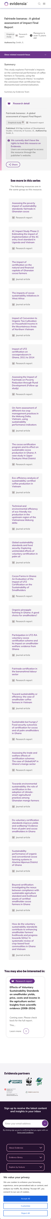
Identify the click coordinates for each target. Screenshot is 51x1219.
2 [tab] (24, 1046)
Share (15, 164)
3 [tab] (27, 1046)
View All (24, 1053)
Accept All (25, 1198)
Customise (25, 1206)
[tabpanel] (25, 1008)
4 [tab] (29, 1046)
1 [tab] (21, 1046)
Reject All (25, 1213)
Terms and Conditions (25, 1132)
